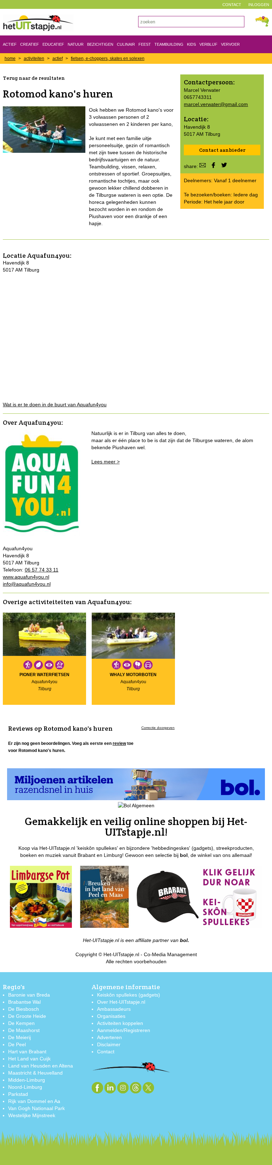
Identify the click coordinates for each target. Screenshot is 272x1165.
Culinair (126, 44)
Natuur (76, 44)
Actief (10, 44)
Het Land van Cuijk (29, 1058)
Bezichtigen (100, 44)
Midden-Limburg (26, 1080)
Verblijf (208, 44)
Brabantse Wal (24, 1002)
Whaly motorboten (133, 674)
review (119, 743)
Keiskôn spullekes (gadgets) (128, 995)
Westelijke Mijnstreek (31, 1115)
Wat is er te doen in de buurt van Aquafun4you (55, 404)
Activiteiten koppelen (120, 1023)
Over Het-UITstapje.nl (121, 1002)
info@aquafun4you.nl (27, 584)
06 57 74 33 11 (41, 570)
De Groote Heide (27, 1016)
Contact (105, 1051)
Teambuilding (168, 44)
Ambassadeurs (114, 1009)
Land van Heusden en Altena (40, 1066)
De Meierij (19, 1037)
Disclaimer (108, 1044)
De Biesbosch (23, 1009)
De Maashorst (24, 1030)
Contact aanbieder (222, 150)
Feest (144, 44)
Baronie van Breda (29, 995)
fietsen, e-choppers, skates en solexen (107, 58)
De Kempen (21, 1023)
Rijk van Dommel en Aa (34, 1101)
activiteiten (34, 58)
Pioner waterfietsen (44, 674)
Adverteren (109, 1037)
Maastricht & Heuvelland (35, 1073)
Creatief (29, 44)
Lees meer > (105, 461)
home (10, 58)
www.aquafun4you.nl (26, 577)
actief (57, 58)
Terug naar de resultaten (34, 78)
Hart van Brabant (27, 1051)
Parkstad (18, 1094)
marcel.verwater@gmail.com (216, 104)
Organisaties (111, 1016)
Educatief (53, 44)
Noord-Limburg (25, 1087)
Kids (191, 44)
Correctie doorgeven (158, 728)
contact (231, 4)
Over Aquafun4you (32, 422)
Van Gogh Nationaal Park (36, 1108)
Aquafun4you (48, 255)
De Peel (17, 1044)
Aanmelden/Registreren (123, 1030)
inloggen (258, 4)
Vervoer (230, 44)
